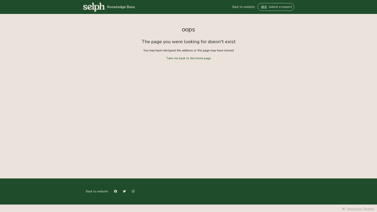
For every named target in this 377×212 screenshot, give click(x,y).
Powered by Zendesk (360, 208)
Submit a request (280, 7)
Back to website (243, 7)
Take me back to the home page (188, 58)
